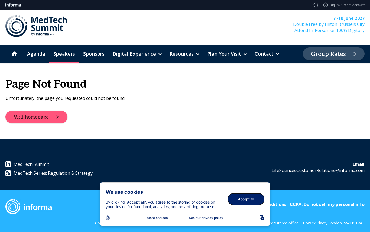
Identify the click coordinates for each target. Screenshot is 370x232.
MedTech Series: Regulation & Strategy (53, 173)
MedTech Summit (31, 164)
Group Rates (328, 54)
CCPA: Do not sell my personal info (327, 204)
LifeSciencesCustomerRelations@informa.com (318, 170)
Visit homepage (31, 117)
